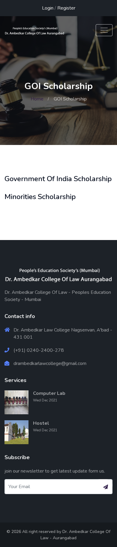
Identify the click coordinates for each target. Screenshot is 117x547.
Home (37, 99)
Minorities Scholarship (40, 196)
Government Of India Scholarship (58, 179)
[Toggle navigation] (104, 30)
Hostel (41, 423)
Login (47, 8)
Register (66, 8)
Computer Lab (49, 393)
